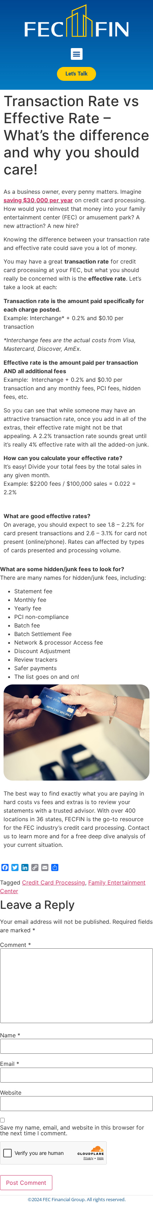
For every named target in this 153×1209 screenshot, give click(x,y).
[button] (77, 54)
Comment (15, 945)
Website (10, 1092)
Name (10, 1035)
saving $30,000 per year (38, 200)
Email (9, 1064)
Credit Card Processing (53, 882)
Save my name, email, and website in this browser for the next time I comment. (72, 1130)
